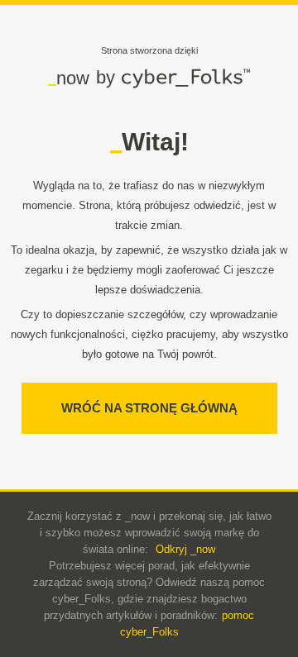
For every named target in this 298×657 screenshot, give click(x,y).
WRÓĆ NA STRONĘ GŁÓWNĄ (149, 408)
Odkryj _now (185, 549)
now (68, 77)
